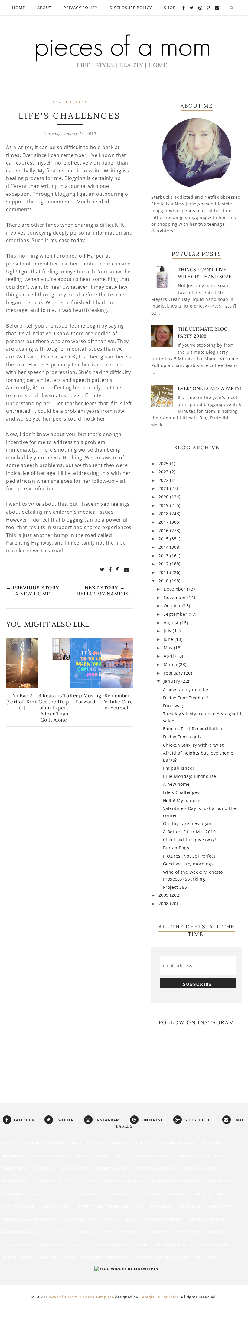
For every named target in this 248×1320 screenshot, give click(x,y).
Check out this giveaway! (189, 839)
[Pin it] (118, 569)
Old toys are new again (188, 823)
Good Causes (92, 1194)
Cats (122, 1155)
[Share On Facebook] (110, 569)
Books (103, 1155)
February (174, 673)
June (169, 639)
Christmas (14, 1168)
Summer (216, 1232)
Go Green (40, 1194)
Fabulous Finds (200, 1168)
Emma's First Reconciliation (193, 729)
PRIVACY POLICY (80, 7)
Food (88, 1181)
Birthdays (14, 1155)
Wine (70, 1257)
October (173, 605)
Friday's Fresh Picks (123, 1181)
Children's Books (153, 1155)
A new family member (186, 689)
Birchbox (214, 1143)
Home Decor (209, 1194)
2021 (164, 488)
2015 (164, 539)
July (168, 631)
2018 (164, 513)
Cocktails (44, 1168)
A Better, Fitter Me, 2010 (189, 832)
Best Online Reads (177, 1143)
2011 (164, 572)
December (175, 589)
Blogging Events (51, 1155)
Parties (110, 1219)
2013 (164, 555)
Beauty (142, 1143)
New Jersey (220, 1206)
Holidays (179, 1194)
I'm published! (178, 768)
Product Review (207, 1219)
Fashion (44, 1181)
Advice (10, 1143)
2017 (164, 522)
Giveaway (13, 1194)
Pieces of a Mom (62, 1297)
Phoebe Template (97, 1297)
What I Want (215, 1244)
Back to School (89, 1143)
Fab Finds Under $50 (154, 1168)
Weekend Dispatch (174, 1244)
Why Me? (49, 1257)
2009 (164, 895)
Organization (79, 1219)
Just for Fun (55, 1206)
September (176, 614)
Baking (120, 1143)
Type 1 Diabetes (109, 1244)
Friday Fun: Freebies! (185, 698)
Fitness (68, 1181)
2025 (164, 463)
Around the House (44, 1143)
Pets (130, 1219)
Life (82, 102)
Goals (64, 1194)
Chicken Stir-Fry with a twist (193, 745)
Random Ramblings (24, 1232)
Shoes (106, 1232)
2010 (164, 581)
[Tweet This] (102, 569)
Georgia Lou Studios (159, 1297)
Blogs (83, 1155)
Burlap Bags (176, 848)
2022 (164, 480)
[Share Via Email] (126, 569)
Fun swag (173, 705)
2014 (164, 547)
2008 (164, 903)
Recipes (60, 1232)
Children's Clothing (201, 1155)
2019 (164, 505)
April (169, 656)
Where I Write (18, 1257)
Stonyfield (189, 1232)
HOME (18, 7)
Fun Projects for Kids (176, 1181)
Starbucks (158, 1232)
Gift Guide (218, 1181)
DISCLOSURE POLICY (130, 7)
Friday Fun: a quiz (182, 737)
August (172, 622)
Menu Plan (190, 1206)
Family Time (15, 1181)
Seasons (84, 1232)
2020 (164, 497)
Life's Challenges (181, 792)
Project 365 (175, 887)
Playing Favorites (162, 1219)
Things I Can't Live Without (34, 1244)
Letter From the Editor (103, 1206)
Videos (140, 1244)
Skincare (129, 1232)
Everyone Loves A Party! (210, 388)
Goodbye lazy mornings (188, 864)
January (172, 681)
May (169, 648)
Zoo (211, 1257)
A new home (176, 784)
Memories (161, 1206)
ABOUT (44, 7)
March (171, 664)
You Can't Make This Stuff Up (167, 1257)
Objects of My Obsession (30, 1219)
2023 (164, 472)
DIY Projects (75, 1168)
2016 (164, 530)
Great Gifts (126, 1194)
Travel (79, 1244)
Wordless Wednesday (105, 1257)
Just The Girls (18, 1206)
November (176, 597)
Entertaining (111, 1168)
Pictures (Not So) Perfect (189, 856)
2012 (164, 564)
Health (61, 102)
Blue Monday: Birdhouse (189, 776)
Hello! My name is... (184, 800)
